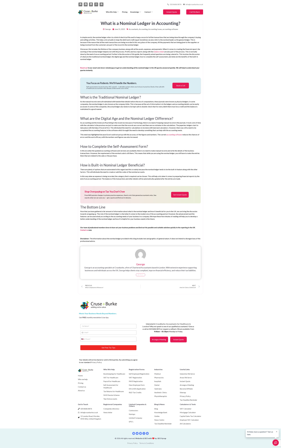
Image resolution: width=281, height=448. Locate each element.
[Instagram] (96, 4)
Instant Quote (171, 12)
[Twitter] (86, 4)
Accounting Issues (155, 29)
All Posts (140, 275)
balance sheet (159, 52)
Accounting (143, 29)
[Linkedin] (140, 433)
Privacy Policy (96, 362)
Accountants (133, 29)
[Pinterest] (101, 4)
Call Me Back (195, 12)
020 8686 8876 (154, 329)
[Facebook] (80, 4)
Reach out (84, 68)
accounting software (170, 29)
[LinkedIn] (91, 4)
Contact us (84, 230)
